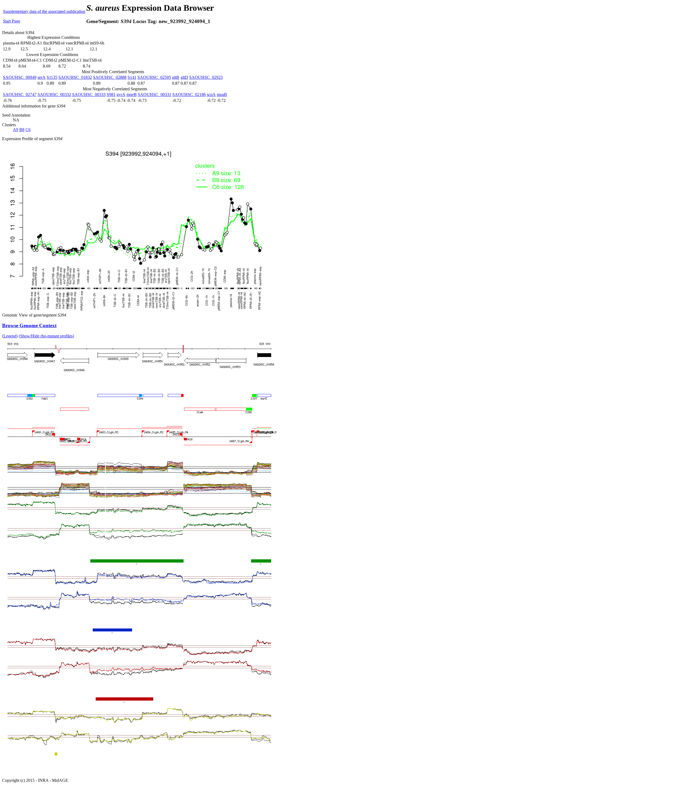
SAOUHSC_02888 (109, 77)
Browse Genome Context (29, 325)
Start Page (11, 21)
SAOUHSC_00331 (154, 94)
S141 (132, 77)
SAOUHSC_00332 (54, 94)
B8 (21, 129)
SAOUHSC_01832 (75, 77)
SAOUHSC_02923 (206, 77)
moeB (131, 94)
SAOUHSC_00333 (89, 94)
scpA (211, 94)
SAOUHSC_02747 (19, 94)
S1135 (52, 77)
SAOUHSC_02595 (154, 77)
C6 (28, 129)
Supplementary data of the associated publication (44, 11)
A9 (15, 129)
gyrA (121, 94)
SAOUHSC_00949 (19, 77)
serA (42, 77)
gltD (184, 77)
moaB (222, 94)
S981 (111, 94)
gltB (175, 77)
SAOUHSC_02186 (189, 94)
